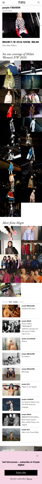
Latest (21, 302)
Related (5, 302)
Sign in (29, 479)
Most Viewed (13, 302)
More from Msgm (13, 223)
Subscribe (21, 472)
